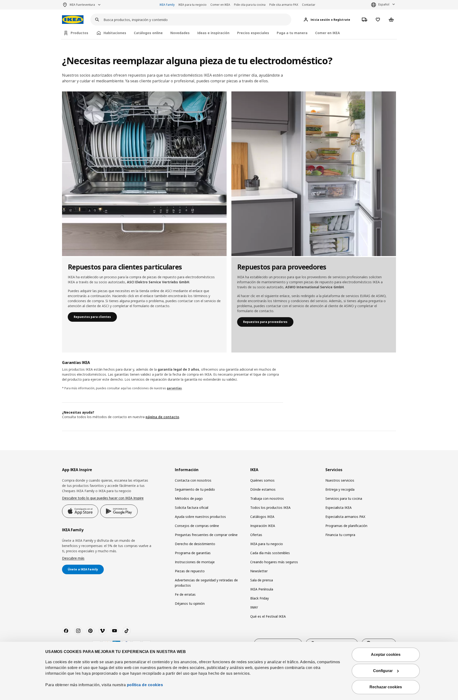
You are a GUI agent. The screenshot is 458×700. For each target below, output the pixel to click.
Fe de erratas (185, 594)
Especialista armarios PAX (345, 516)
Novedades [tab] (180, 33)
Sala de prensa (261, 580)
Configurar (383, 671)
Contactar (308, 5)
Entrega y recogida (339, 489)
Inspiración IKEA (262, 525)
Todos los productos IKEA (270, 507)
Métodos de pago (189, 498)
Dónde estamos (263, 489)
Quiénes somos (262, 480)
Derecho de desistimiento (195, 544)
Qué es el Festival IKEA (268, 616)
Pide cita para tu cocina (249, 5)
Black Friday (259, 598)
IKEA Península (261, 589)
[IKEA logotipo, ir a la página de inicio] (72, 19)
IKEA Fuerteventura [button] (82, 5)
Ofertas (256, 534)
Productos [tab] (79, 33)
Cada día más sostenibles (270, 553)
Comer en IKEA (220, 5)
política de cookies (145, 685)
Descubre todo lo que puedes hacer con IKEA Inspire (103, 498)
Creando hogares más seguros (274, 562)
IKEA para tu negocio (192, 5)
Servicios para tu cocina (343, 498)
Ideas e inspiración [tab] (213, 33)
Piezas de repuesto (190, 571)
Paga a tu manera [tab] (292, 33)
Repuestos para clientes (92, 317)
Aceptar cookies (386, 655)
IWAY (254, 607)
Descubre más (73, 558)
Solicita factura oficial (191, 507)
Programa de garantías (193, 553)
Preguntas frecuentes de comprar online (206, 534)
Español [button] (383, 4)
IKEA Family (167, 5)
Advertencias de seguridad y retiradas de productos (206, 583)
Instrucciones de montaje (195, 562)
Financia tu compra (340, 534)
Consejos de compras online (197, 525)
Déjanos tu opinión (190, 603)
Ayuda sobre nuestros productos (200, 516)
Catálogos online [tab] (148, 33)
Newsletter (259, 571)
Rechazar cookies (386, 687)
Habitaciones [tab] (115, 33)
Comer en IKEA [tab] (327, 33)
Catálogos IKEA (262, 516)
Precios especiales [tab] (253, 33)
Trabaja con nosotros (267, 498)
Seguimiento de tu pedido (195, 489)
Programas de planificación (346, 525)
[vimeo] (102, 631)
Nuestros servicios (339, 480)
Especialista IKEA (338, 507)
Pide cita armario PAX (283, 5)
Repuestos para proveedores (265, 322)
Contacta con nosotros (193, 480)
